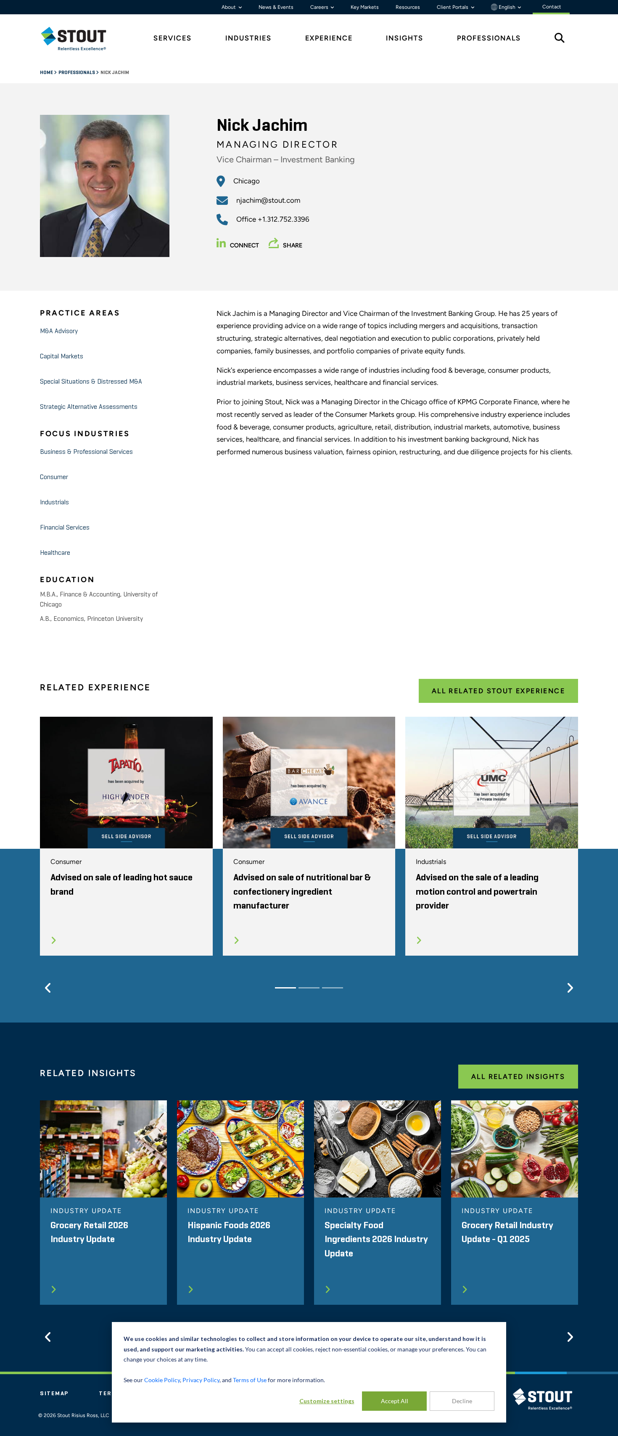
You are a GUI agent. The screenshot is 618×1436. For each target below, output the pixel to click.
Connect (244, 245)
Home (47, 72)
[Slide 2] (309, 988)
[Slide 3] (332, 988)
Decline (462, 1400)
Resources (408, 7)
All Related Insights (518, 1077)
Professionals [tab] (489, 38)
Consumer (54, 477)
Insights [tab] (404, 38)
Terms (110, 1393)
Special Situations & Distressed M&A (91, 382)
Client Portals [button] (453, 7)
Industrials (54, 502)
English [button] (507, 7)
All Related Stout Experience (498, 691)
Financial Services (65, 528)
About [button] (229, 7)
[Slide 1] (285, 988)
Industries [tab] (248, 38)
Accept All (394, 1400)
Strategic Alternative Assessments (88, 407)
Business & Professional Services (86, 452)
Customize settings (326, 1400)
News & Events (276, 7)
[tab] (80, 38)
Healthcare (55, 553)
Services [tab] (172, 38)
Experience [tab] (329, 38)
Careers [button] (320, 7)
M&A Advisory (59, 331)
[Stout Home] (80, 38)
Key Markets (365, 7)
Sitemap (54, 1393)
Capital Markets (61, 356)
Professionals (77, 72)
